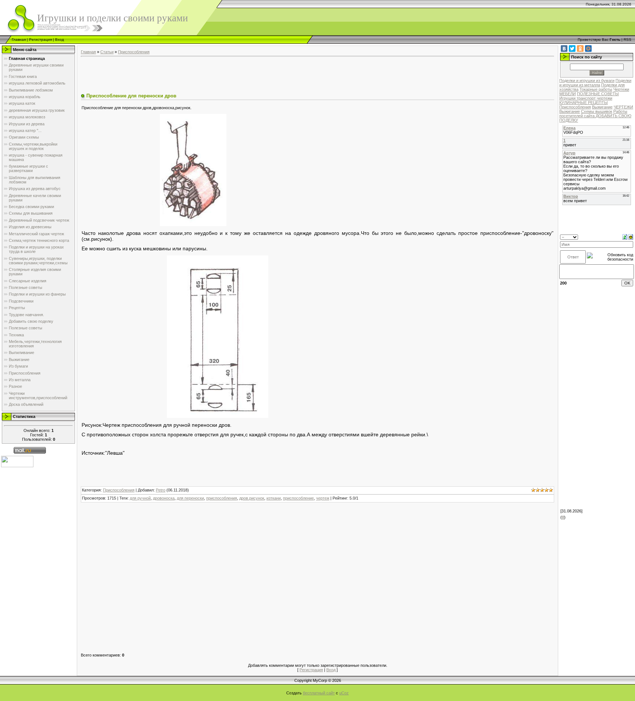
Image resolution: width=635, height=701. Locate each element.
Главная (19, 39)
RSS (627, 39)
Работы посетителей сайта (593, 113)
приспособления (221, 498)
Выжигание (602, 107)
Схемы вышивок (596, 111)
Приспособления (134, 52)
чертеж (322, 498)
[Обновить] (625, 237)
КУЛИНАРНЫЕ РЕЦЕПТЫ (583, 102)
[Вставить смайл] (630, 237)
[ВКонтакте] (564, 48)
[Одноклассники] (580, 48)
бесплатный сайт (319, 693)
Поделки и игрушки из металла (595, 82)
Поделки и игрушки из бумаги (586, 80)
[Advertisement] (214, 75)
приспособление (298, 498)
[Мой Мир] (588, 48)
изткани (273, 498)
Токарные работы (596, 89)
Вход (59, 39)
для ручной (140, 498)
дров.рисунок (251, 498)
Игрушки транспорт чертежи (585, 98)
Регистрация (40, 39)
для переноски (190, 498)
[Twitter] (572, 48)
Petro (160, 490)
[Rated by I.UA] (17, 461)
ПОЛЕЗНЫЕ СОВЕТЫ (598, 94)
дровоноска (164, 498)
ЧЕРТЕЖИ (623, 107)
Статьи (107, 52)
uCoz (344, 693)
